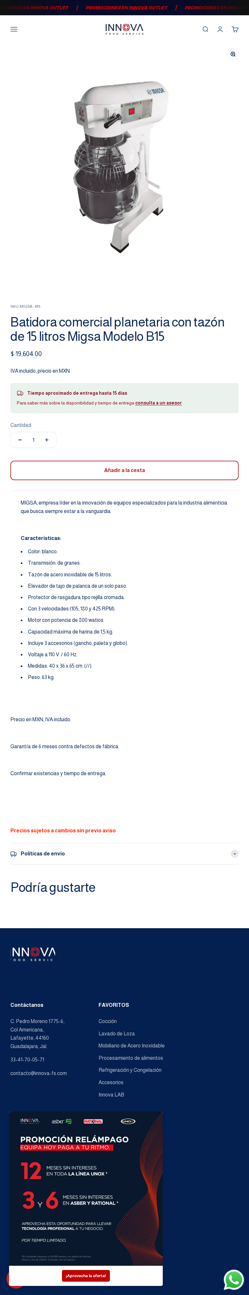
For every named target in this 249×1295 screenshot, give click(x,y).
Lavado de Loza (117, 1033)
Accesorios (111, 1082)
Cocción (108, 1021)
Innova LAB (111, 1094)
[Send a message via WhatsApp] (234, 1280)
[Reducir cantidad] (20, 440)
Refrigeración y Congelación (130, 1070)
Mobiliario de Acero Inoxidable (132, 1045)
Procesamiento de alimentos (131, 1058)
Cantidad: (21, 425)
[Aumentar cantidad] (46, 440)
